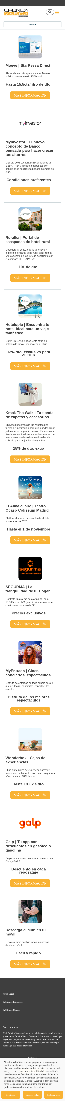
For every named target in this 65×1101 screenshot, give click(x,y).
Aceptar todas (32, 1094)
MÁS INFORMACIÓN (30, 95)
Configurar (11, 1094)
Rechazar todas (53, 1094)
